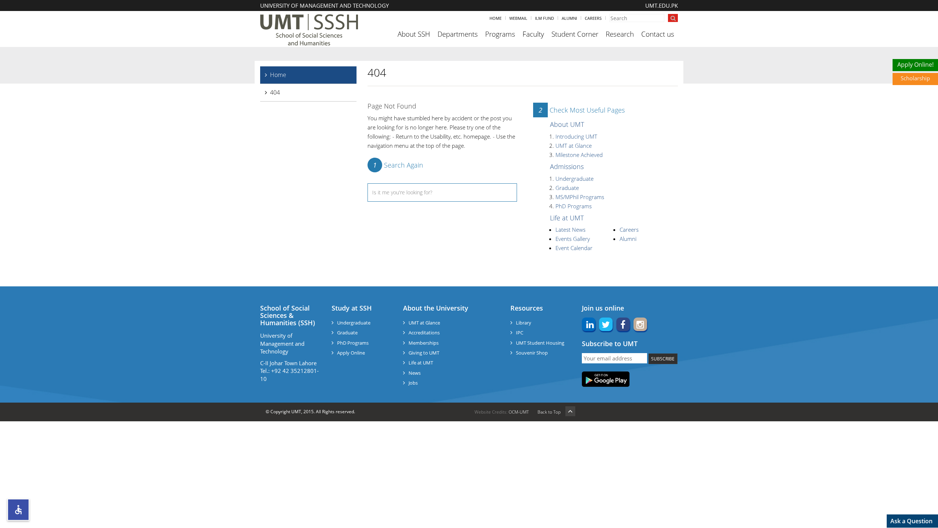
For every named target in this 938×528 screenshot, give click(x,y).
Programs (500, 34)
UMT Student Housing (540, 343)
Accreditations (424, 332)
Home (496, 18)
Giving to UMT (424, 352)
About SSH (414, 34)
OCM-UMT (519, 412)
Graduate (567, 187)
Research (620, 34)
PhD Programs (573, 206)
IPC (519, 332)
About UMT (567, 124)
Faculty (533, 34)
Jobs (413, 383)
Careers (593, 18)
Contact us (657, 34)
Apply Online (351, 352)
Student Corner (574, 34)
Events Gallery (572, 238)
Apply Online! (915, 64)
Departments (457, 34)
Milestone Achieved (579, 154)
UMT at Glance (573, 145)
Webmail (518, 18)
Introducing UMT (576, 136)
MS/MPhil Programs (579, 197)
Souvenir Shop (532, 352)
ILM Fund (544, 18)
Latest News (570, 229)
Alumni (569, 18)
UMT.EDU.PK (661, 5)
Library (523, 322)
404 (275, 92)
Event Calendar (573, 248)
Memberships (424, 343)
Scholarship (915, 78)
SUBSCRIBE (663, 359)
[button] (18, 510)
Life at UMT (567, 217)
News (415, 373)
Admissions (567, 166)
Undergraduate (574, 178)
